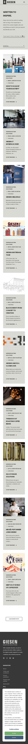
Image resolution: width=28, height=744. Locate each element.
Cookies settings (14, 729)
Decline (14, 737)
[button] (14, 619)
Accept (14, 733)
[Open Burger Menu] (24, 2)
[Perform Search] (22, 36)
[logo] (10, 642)
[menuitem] (4, 669)
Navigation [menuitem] (6, 665)
